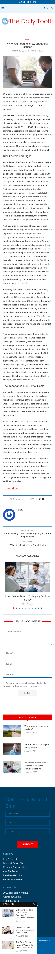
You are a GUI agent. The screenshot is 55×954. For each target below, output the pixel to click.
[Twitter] (47, 8)
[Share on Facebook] (36, 499)
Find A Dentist (10, 859)
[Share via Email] (43, 499)
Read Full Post (12, 488)
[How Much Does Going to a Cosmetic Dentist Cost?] (8, 930)
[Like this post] (33, 499)
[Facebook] (44, 8)
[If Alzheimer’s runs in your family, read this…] (12, 749)
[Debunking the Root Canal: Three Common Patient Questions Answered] (8, 913)
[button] (7, 585)
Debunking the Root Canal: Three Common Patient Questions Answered (25, 914)
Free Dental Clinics (12, 875)
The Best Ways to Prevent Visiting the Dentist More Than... (25, 945)
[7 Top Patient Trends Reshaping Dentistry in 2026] (27, 577)
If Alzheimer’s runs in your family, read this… (37, 746)
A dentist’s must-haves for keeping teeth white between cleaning (36, 765)
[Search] (51, 8)
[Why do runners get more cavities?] (12, 731)
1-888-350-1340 (11, 901)
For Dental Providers (13, 879)
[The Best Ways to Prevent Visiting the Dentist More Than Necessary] (8, 945)
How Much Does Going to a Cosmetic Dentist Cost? (25, 930)
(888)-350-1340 (28, 2)
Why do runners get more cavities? (36, 727)
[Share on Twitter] (40, 499)
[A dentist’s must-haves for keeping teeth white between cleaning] (12, 767)
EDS (24, 51)
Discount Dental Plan (13, 863)
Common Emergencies (14, 867)
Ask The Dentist (11, 871)
